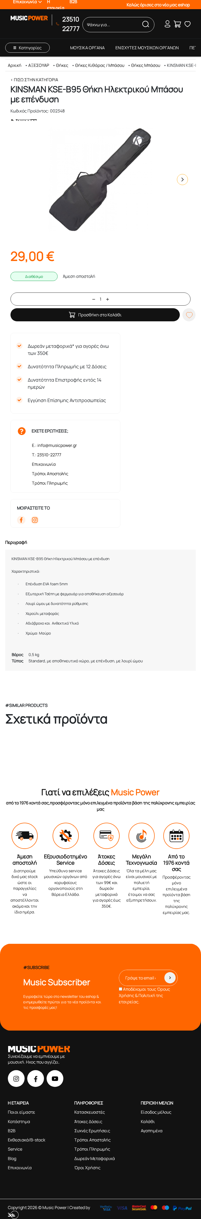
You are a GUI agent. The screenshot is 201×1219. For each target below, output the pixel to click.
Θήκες (62, 65)
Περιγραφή (16, 542)
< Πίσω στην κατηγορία (34, 80)
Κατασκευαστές (89, 1112)
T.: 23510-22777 (46, 455)
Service (15, 1149)
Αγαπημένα (152, 1131)
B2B (11, 1131)
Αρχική (14, 65)
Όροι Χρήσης (87, 1168)
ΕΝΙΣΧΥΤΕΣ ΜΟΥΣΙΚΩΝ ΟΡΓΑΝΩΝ (147, 48)
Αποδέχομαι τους (144, 995)
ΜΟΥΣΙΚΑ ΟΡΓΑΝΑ (87, 48)
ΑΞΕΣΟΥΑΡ (38, 65)
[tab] (100, 542)
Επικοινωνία (44, 464)
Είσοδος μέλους (156, 1112)
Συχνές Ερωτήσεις (92, 1131)
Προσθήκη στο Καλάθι (100, 315)
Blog (12, 1158)
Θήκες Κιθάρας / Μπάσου (99, 65)
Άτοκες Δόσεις (88, 1121)
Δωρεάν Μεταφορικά (94, 1158)
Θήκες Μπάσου (145, 65)
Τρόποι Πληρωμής (50, 483)
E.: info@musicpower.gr (54, 445)
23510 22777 (71, 24)
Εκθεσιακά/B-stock (26, 1140)
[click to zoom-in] (100, 179)
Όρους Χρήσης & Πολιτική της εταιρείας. (144, 995)
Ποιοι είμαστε (21, 1112)
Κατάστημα (19, 1121)
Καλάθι (148, 1121)
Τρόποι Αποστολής (50, 473)
